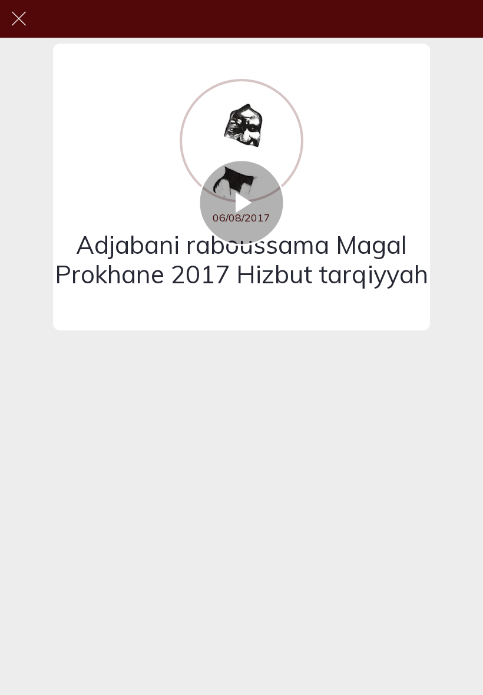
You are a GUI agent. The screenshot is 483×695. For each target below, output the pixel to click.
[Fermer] (19, 19)
